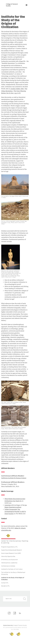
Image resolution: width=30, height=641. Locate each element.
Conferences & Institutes (8, 566)
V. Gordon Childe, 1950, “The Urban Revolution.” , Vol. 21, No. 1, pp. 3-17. (14, 91)
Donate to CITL (5, 586)
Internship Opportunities (8, 556)
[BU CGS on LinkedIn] (20, 613)
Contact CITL (4, 582)
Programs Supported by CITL (9, 547)
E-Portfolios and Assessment (9, 559)
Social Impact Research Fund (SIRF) (11, 553)
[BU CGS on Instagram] (9, 613)
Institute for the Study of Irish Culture (11, 569)
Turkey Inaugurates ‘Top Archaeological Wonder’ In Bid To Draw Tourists (15, 511)
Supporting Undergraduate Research (11, 550)
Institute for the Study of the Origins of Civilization (12, 578)
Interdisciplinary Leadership (9, 562)
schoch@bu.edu (6, 530)
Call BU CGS (12, 634)
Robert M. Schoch (20, 528)
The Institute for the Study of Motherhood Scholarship (13, 573)
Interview (8, 505)
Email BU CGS (18, 634)
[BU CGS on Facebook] (15, 613)
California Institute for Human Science (13, 478)
